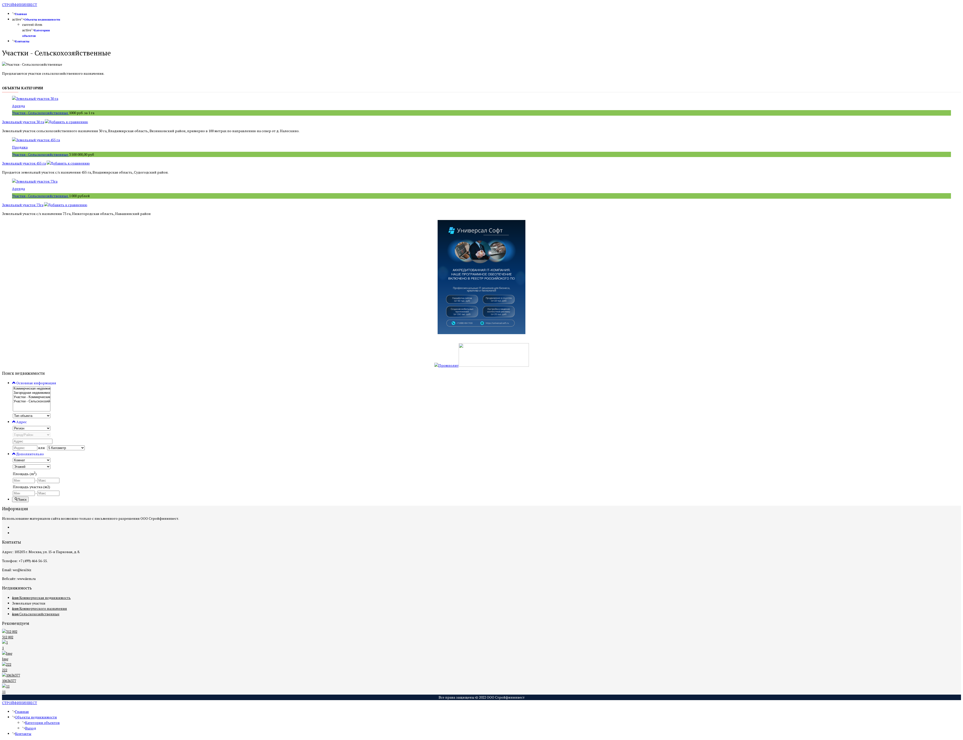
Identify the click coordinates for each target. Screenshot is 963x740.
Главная (21, 14)
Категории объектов (42, 722)
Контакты (22, 41)
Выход (30, 728)
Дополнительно (30, 454)
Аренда (18, 105)
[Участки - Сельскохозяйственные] (31, 401)
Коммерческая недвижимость (41, 597)
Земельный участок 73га (22, 204)
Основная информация (36, 383)
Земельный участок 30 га (23, 121)
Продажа (20, 147)
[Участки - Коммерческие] (31, 397)
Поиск (22, 499)
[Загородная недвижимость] (31, 393)
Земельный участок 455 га (24, 163)
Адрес (21, 421)
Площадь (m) (25, 473)
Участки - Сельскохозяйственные (40, 112)
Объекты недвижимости (42, 19)
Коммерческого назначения (39, 608)
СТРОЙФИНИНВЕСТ (19, 4)
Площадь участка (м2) (31, 486)
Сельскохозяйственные (35, 614)
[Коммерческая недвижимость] (31, 389)
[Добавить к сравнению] (66, 121)
